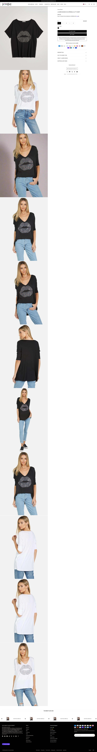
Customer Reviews (72, 65)
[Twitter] (72, 71)
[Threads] (13, 736)
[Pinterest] (74, 71)
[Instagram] (4, 736)
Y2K (8, 729)
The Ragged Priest (11, 731)
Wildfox (16, 731)
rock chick (18, 729)
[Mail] (77, 71)
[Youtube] (7, 736)
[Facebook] (69, 71)
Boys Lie (5, 731)
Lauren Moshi (60, 9)
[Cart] (94, 4)
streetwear (14, 729)
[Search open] (89, 4)
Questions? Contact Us (73, 68)
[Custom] (18, 736)
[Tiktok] (9, 736)
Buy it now (72, 34)
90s (12, 729)
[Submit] (94, 735)
